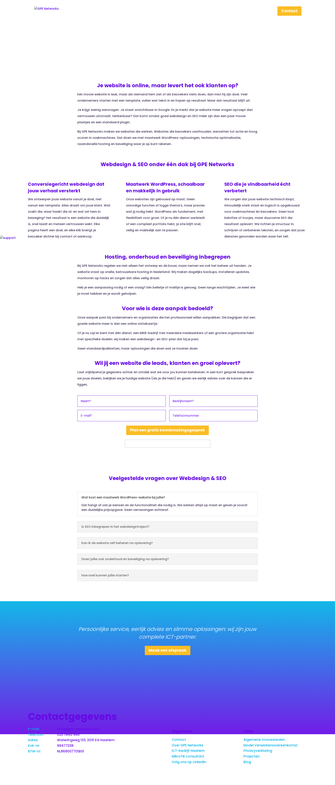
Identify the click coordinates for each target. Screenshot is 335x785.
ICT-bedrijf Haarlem (188, 750)
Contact (289, 12)
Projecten (259, 12)
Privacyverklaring (257, 750)
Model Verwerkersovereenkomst (270, 745)
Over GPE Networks (187, 745)
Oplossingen (226, 12)
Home (170, 12)
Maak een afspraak (167, 650)
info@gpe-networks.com (78, 729)
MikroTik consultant (188, 756)
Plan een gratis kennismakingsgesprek (167, 430)
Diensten (193, 12)
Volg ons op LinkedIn (189, 762)
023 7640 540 (68, 734)
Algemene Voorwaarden (264, 739)
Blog (247, 762)
